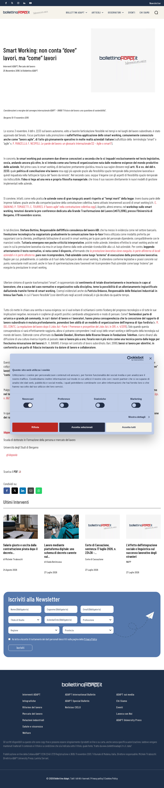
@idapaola (11, 455)
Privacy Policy (90, 639)
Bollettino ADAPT (30, 70)
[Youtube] (30, 3)
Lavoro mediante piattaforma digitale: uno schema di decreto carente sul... (60, 550)
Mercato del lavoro (27, 66)
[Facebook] (6, 3)
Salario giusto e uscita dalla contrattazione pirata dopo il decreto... (20, 549)
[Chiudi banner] (150, 358)
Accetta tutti (129, 427)
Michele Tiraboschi (14, 559)
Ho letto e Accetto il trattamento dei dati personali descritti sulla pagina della (54, 639)
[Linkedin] (24, 3)
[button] (156, 12)
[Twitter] (12, 3)
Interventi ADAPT (10, 66)
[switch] (64, 405)
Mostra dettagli (137, 417)
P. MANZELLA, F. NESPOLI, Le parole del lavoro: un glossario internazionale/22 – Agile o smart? (62, 143)
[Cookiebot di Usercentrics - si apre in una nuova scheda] (129, 358)
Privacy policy (96, 778)
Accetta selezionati (82, 427)
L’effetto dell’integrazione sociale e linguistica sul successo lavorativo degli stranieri (141, 550)
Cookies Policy (111, 778)
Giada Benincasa (54, 561)
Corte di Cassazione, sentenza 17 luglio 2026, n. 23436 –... (100, 549)
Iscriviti (20, 647)
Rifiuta (35, 427)
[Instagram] (18, 3)
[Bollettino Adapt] (25, 12)
